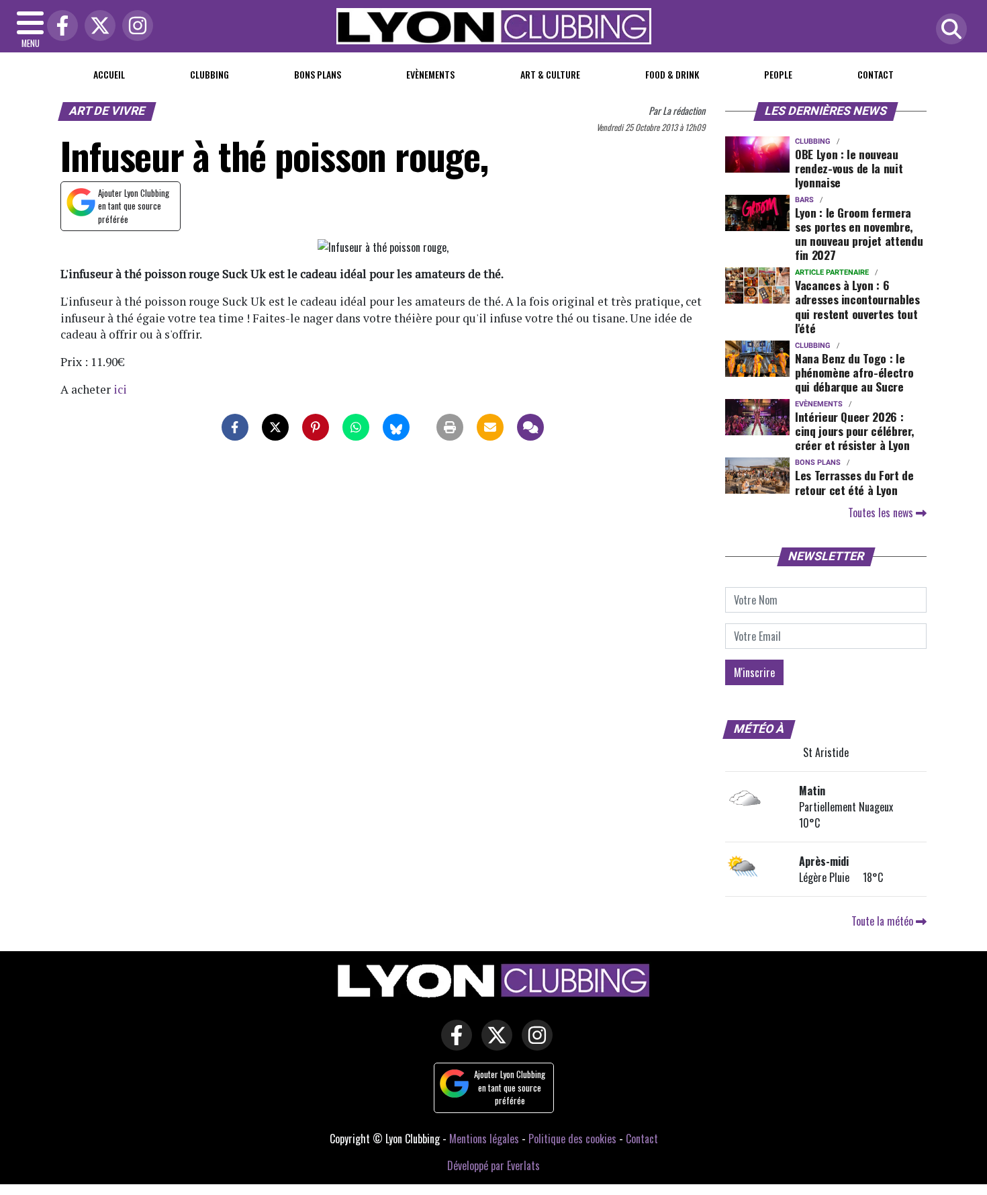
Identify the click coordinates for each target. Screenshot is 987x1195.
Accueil (109, 74)
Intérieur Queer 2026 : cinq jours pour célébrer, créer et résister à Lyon (854, 430)
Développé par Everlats (493, 1165)
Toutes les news (882, 512)
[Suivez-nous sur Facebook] (453, 1044)
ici (120, 389)
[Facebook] (59, 26)
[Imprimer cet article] (449, 427)
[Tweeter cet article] (275, 427)
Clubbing (209, 74)
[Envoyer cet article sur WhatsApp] (355, 427)
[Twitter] (96, 26)
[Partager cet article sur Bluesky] (396, 427)
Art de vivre (107, 111)
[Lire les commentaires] (530, 427)
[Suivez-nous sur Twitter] (493, 1044)
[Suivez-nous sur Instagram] (534, 1044)
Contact (875, 74)
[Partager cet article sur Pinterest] (315, 427)
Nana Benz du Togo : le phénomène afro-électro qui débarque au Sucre (854, 372)
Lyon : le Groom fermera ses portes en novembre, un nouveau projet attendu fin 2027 (859, 233)
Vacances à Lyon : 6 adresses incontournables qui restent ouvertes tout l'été (857, 306)
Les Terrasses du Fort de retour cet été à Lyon (854, 482)
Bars (804, 199)
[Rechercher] (948, 30)
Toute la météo (883, 921)
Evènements (430, 74)
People (778, 74)
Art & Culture (550, 74)
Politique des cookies (572, 1139)
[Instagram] (134, 26)
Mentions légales (484, 1139)
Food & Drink (672, 74)
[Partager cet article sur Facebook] (235, 427)
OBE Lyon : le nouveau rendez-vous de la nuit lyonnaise (848, 168)
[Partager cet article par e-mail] (490, 427)
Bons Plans (317, 74)
